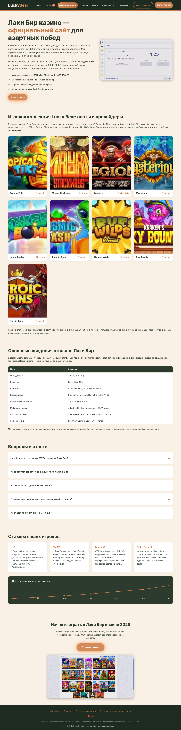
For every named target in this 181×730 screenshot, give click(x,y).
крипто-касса (108, 5)
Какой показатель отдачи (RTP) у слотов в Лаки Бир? (39, 458)
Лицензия (55, 711)
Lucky (18, 5)
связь (38, 5)
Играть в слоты (17, 97)
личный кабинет (143, 5)
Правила (68, 711)
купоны (49, 5)
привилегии (123, 5)
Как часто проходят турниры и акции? (31, 512)
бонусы (95, 5)
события (84, 5)
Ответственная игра (86, 711)
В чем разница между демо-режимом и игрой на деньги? (42, 499)
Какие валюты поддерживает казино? (31, 485)
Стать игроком (90, 647)
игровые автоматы (67, 5)
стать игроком (164, 5)
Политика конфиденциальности (115, 711)
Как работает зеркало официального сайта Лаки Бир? (40, 471)
